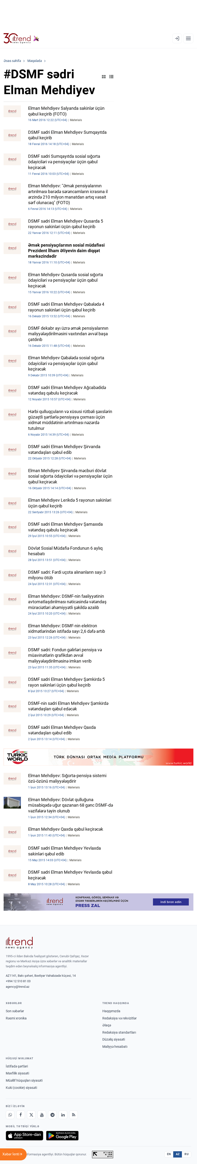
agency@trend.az (17, 986)
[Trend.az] (21, 38)
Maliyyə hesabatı (114, 1046)
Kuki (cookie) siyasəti (21, 1088)
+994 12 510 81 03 (18, 981)
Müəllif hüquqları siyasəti (24, 1080)
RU (187, 1154)
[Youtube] (41, 1114)
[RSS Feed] (73, 1114)
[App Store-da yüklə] (24, 1135)
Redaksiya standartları (119, 1032)
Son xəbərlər (15, 1011)
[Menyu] (188, 38)
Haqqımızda (111, 1011)
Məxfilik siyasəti (17, 1073)
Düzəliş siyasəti (113, 1039)
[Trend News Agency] (19, 943)
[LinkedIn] (63, 1114)
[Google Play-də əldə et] (62, 1135)
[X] (31, 1114)
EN (169, 1154)
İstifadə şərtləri (17, 1066)
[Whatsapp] (10, 1114)
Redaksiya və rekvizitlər (119, 1018)
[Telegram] (52, 1114)
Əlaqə (106, 1025)
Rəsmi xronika (16, 1018)
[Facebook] (20, 1114)
